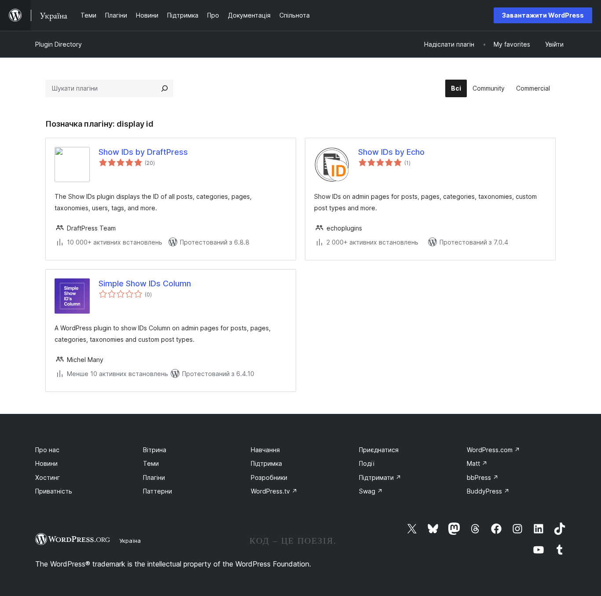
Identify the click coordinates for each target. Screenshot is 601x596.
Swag (371, 491)
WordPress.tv (274, 491)
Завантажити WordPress (543, 15)
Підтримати (380, 477)
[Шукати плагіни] (164, 88)
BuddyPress (488, 491)
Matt (477, 463)
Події (366, 463)
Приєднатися (379, 449)
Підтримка (266, 463)
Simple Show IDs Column (145, 283)
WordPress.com (493, 449)
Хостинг (47, 477)
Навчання (265, 449)
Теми (151, 463)
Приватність (53, 491)
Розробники (269, 477)
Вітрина (154, 449)
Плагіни (154, 477)
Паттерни (157, 491)
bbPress (482, 477)
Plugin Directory (58, 44)
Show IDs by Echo (391, 152)
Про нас (47, 449)
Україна (130, 540)
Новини (46, 463)
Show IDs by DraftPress (143, 152)
